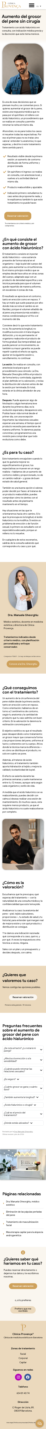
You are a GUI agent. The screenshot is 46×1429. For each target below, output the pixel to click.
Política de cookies (34, 1422)
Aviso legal (10, 1422)
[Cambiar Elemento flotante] (40, 1423)
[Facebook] (27, 1377)
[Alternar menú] (32, 5)
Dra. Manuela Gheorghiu (23, 1132)
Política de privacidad (21, 1422)
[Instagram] (18, 1377)
